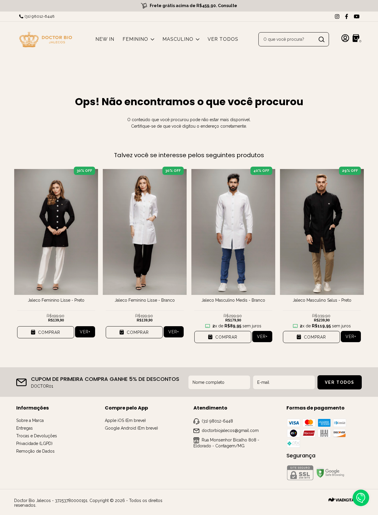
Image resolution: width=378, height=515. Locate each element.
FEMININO (135, 39)
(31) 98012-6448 (40, 16)
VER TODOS (223, 39)
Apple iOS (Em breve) (125, 420)
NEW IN (104, 39)
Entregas (24, 428)
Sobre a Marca (30, 420)
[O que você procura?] (321, 39)
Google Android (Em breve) (131, 428)
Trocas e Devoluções (36, 435)
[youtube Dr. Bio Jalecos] (356, 16)
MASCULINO (177, 39)
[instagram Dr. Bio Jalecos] (337, 16)
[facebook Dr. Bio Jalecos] (347, 16)
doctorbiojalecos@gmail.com (230, 430)
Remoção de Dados (35, 451)
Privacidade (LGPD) (34, 443)
